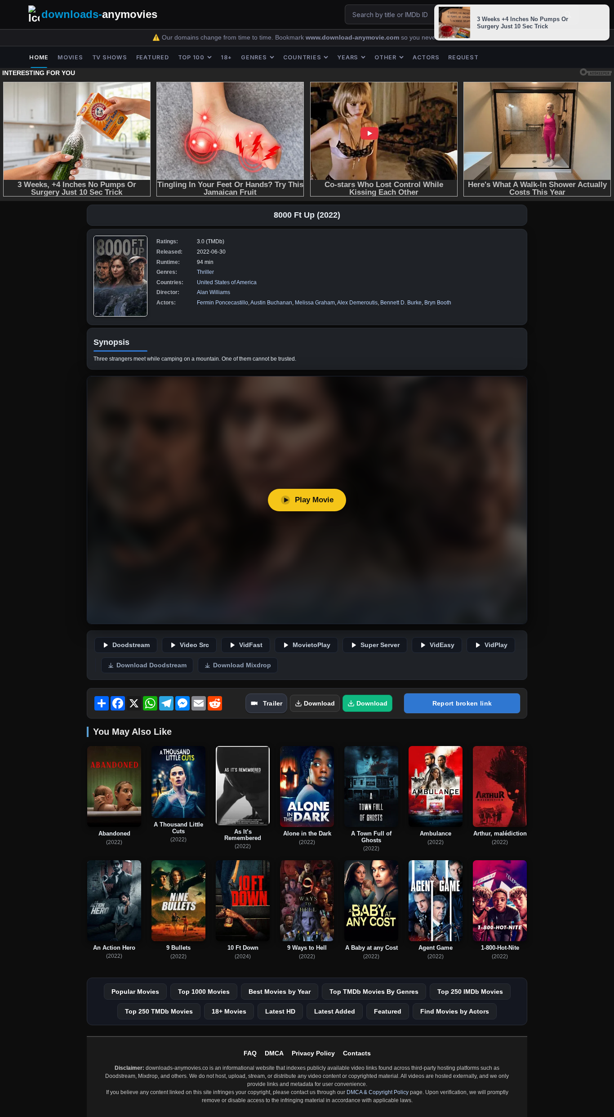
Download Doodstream (151, 665)
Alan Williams (213, 292)
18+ (226, 57)
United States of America (227, 282)
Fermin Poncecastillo (222, 302)
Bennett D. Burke (401, 302)
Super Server (380, 645)
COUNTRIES (302, 57)
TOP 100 (191, 57)
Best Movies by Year (280, 991)
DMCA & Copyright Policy (378, 1092)
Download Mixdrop (242, 665)
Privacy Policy (313, 1053)
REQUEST (463, 57)
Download (319, 703)
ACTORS (426, 57)
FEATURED (152, 57)
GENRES (254, 57)
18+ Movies (229, 1011)
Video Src (194, 645)
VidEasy (442, 645)
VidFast (251, 645)
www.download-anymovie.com (353, 37)
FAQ (250, 1053)
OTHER (385, 57)
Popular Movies (135, 991)
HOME (39, 57)
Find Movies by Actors (454, 1011)
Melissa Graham (315, 302)
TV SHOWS (109, 57)
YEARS (347, 57)
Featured (387, 1011)
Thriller (205, 272)
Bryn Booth (437, 302)
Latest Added (334, 1011)
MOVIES (70, 57)
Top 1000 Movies (204, 991)
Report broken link (462, 703)
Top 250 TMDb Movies (159, 1011)
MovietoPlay (311, 645)
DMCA (274, 1053)
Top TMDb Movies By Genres (373, 991)
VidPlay (496, 645)
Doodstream (131, 645)
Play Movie (314, 500)
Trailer (272, 703)
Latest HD (280, 1011)
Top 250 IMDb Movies (470, 991)
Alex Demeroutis (357, 302)
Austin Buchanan (271, 302)
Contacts (357, 1053)
